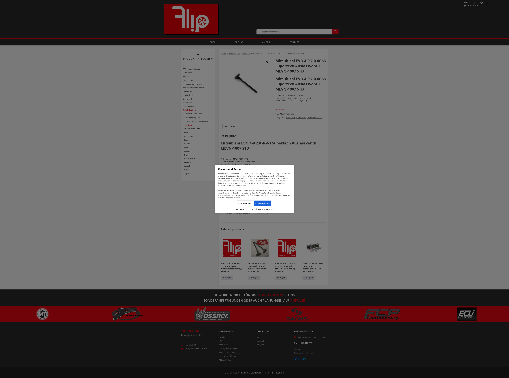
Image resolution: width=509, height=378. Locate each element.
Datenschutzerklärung (266, 209)
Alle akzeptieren (262, 203)
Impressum (251, 209)
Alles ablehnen (245, 203)
